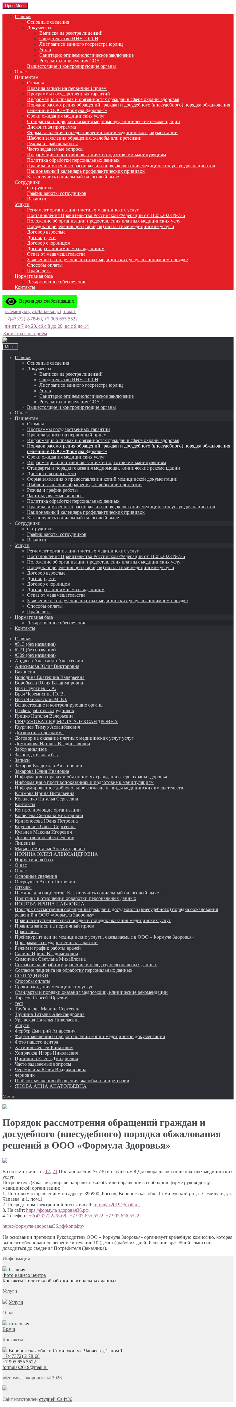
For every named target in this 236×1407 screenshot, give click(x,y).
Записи (22, 760)
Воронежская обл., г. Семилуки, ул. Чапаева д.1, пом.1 (66, 1350)
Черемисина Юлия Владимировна (50, 1069)
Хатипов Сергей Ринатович (44, 1047)
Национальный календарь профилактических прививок (86, 171)
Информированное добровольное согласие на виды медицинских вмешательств (99, 787)
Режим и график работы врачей (48, 948)
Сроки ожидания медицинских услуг (66, 115)
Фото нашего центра (36, 1042)
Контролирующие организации (48, 809)
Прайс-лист (27, 931)
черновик (25, 1075)
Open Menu (15, 5)
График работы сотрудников (56, 193)
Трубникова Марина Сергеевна (48, 1008)
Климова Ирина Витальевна (44, 793)
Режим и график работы (52, 143)
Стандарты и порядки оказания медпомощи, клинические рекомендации (103, 121)
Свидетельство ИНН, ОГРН (68, 38)
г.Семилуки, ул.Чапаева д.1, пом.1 (40, 311)
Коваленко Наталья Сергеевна (46, 798)
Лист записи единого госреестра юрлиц (81, 44)
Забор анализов (31, 749)
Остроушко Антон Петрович (45, 881)
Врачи (8, 1329)
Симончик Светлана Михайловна (50, 959)
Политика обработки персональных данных (73, 160)
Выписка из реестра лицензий (71, 33)
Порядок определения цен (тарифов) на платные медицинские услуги (100, 226)
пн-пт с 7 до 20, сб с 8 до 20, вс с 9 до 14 (47, 326)
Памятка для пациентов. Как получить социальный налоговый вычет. (88, 892)
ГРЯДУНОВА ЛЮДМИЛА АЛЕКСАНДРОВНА (66, 721)
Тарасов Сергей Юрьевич (42, 997)
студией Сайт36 (55, 1399)
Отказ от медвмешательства (56, 254)
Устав (45, 49)
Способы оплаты (45, 265)
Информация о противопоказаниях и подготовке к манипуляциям (96, 154)
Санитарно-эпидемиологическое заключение (86, 55)
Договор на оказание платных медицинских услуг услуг (74, 738)
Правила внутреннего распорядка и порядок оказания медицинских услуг (93, 920)
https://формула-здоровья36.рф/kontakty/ (43, 1226)
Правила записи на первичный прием (67, 88)
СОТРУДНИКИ (31, 975)
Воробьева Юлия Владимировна (49, 682)
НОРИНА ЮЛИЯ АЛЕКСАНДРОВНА (56, 854)
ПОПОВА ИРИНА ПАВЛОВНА (50, 903)
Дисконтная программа (51, 127)
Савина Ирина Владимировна (46, 953)
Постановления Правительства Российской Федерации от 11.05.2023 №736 (106, 215)
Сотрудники (40, 187)
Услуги (22, 204)
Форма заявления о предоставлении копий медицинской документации (102, 132)
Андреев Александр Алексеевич (49, 660)
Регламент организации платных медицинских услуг (83, 209)
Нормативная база (34, 276)
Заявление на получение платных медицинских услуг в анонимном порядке (107, 259)
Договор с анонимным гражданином (65, 248)
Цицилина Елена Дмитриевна (46, 1058)
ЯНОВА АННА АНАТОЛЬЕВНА (51, 1086)
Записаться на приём (25, 333)
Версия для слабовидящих (45, 301)
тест (19, 1003)
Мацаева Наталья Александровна (50, 848)
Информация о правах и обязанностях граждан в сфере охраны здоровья (103, 99)
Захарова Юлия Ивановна (42, 771)
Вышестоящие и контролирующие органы (71, 66)
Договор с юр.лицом (48, 243)
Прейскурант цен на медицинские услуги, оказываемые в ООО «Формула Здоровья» (104, 937)
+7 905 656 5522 (122, 1215)
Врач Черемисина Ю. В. (40, 693)
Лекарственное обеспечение (56, 281)
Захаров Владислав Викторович (48, 765)
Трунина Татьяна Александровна (50, 1014)
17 (47, 1171)
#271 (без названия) (35, 649)
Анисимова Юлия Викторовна (47, 666)
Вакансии (37, 198)
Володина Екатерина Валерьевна (50, 677)
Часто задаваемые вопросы (55, 149)
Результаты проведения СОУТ (71, 60)
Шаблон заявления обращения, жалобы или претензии (84, 138)
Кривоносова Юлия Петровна (46, 821)
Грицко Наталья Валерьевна (44, 716)
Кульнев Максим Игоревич (43, 832)
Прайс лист (39, 270)
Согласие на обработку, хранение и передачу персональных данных (86, 964)
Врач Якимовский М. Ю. (41, 699)
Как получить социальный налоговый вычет (74, 176)
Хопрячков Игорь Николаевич (46, 1053)
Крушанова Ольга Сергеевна (45, 826)
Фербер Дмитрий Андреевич (45, 1030)
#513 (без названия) (35, 644)
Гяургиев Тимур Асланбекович (47, 727)
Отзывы (35, 82)
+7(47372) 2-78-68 (23, 318)
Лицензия (25, 843)
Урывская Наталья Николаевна (47, 1019)
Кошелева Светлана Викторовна (49, 815)
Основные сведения (48, 22)
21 (55, 1171)
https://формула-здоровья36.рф (57, 1210)
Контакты (25, 287)
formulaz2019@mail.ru (116, 1204)
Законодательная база (37, 754)
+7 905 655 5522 (61, 318)
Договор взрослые (46, 231)
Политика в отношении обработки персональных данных (75, 898)
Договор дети (41, 237)
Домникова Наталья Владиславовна (52, 743)
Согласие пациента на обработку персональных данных (73, 970)
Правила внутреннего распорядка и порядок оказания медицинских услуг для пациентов (121, 165)
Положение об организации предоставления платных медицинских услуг (105, 220)
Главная (23, 16)
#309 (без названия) (35, 655)
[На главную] (4, 340)
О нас (21, 71)
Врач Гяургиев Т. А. (35, 688)
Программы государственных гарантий (68, 93)
